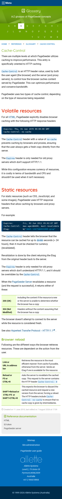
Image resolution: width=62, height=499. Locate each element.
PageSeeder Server (22, 281)
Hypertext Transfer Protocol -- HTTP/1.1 (32, 330)
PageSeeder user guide (31, 451)
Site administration (31, 445)
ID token (8, 424)
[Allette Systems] (31, 459)
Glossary (33, 11)
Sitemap (31, 440)
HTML (12, 117)
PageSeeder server (12, 428)
